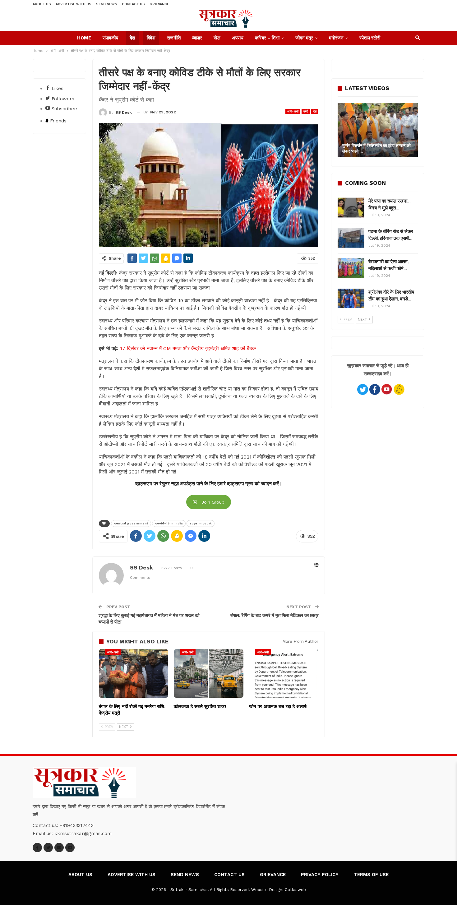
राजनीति (174, 38)
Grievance (159, 4)
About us (42, 4)
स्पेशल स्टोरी (369, 38)
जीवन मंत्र (304, 38)
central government (131, 523)
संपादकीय (110, 38)
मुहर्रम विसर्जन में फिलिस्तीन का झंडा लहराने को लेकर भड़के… (376, 148)
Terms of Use (371, 874)
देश (132, 38)
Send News (106, 4)
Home (84, 38)
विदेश (151, 38)
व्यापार (197, 38)
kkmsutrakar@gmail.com (83, 833)
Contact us (133, 4)
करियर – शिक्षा (267, 38)
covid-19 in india (168, 523)
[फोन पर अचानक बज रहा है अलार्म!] (283, 673)
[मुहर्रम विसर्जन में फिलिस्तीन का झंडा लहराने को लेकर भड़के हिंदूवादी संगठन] (377, 130)
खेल (217, 38)
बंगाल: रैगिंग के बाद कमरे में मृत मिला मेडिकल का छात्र (274, 615)
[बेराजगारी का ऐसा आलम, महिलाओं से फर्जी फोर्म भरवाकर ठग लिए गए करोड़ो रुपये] (351, 268)
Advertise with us (73, 4)
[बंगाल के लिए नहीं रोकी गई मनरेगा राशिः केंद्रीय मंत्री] (133, 673)
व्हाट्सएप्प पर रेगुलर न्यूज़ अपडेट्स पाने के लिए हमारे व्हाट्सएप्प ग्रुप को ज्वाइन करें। (208, 483)
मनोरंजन (336, 38)
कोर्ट (305, 111)
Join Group (212, 502)
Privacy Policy (320, 874)
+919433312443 (77, 825)
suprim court (200, 523)
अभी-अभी (292, 111)
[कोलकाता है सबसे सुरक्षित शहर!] (208, 673)
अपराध (237, 38)
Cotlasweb (295, 889)
